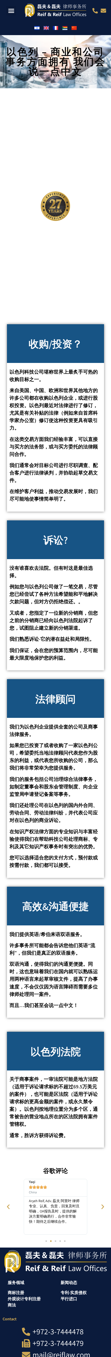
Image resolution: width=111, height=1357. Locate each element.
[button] (11, 11)
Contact (10, 1319)
